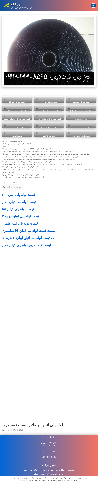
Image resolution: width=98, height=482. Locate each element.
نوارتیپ (27, 325)
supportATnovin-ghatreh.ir (52, 474)
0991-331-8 (47, 457)
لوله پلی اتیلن (18, 195)
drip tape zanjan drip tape (24, 359)
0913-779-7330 (49, 451)
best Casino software (54, 480)
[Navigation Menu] (93, 5)
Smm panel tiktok (26, 480)
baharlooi (8, 430)
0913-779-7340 (49, 445)
